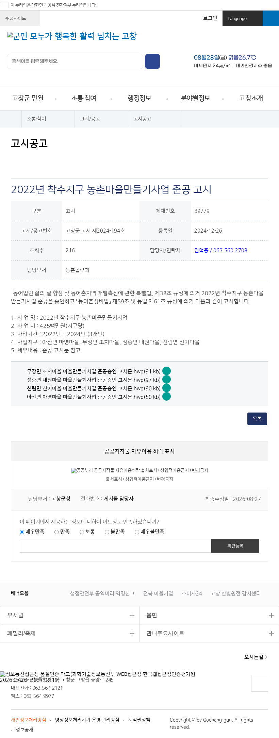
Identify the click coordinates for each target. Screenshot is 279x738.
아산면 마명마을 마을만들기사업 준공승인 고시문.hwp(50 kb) (94, 397)
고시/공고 (90, 119)
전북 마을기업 (158, 594)
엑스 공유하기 (43, 159)
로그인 (210, 18)
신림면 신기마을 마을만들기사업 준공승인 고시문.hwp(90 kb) (94, 388)
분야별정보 (195, 98)
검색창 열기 (271, 18)
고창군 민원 (28, 98)
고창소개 (251, 98)
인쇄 (17, 159)
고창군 (34, 661)
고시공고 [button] (142, 119)
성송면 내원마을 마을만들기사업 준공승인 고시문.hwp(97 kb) (94, 380)
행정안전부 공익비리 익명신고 (102, 594)
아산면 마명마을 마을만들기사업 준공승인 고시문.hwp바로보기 (166, 396)
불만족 (118, 532)
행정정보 (139, 98)
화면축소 (81, 159)
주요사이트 (20, 21)
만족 (65, 532)
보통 (90, 532)
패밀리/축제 (18, 633)
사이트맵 (267, 40)
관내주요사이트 (162, 633)
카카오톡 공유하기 (56, 159)
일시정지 (49, 593)
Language (243, 21)
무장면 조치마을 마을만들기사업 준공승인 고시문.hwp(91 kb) (94, 371)
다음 (55, 593)
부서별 (11, 615)
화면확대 (69, 159)
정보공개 (24, 730)
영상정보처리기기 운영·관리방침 (87, 720)
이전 (42, 593)
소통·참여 (83, 98)
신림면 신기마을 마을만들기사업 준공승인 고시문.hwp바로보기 (166, 388)
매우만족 (35, 532)
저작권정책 (139, 720)
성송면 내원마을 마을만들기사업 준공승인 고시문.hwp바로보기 (166, 379)
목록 (257, 419)
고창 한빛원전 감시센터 (236, 594)
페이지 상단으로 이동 (259, 691)
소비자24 (192, 594)
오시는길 (253, 657)
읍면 (148, 615)
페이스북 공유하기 (30, 159)
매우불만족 (152, 532)
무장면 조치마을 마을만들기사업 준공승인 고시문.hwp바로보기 (166, 371)
